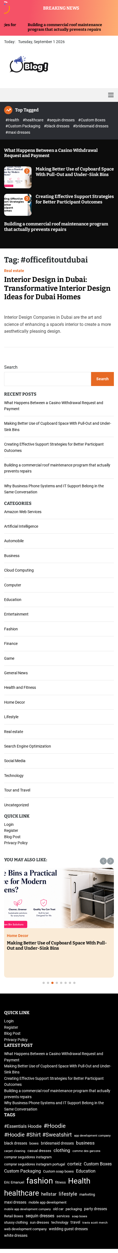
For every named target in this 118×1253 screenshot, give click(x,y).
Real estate (14, 271)
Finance (11, 643)
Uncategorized (16, 805)
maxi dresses (15, 1202)
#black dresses (57, 126)
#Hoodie (55, 1125)
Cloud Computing (19, 570)
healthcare (21, 1193)
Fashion (11, 629)
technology (59, 1222)
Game (9, 658)
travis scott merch (95, 1222)
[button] (103, 861)
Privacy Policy (16, 843)
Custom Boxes (98, 1164)
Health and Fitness (20, 687)
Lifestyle (11, 717)
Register (11, 830)
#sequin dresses (61, 120)
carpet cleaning (14, 1151)
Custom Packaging (22, 1171)
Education (12, 599)
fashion (39, 1180)
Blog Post (12, 837)
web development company (25, 1229)
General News (16, 673)
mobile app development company (27, 1209)
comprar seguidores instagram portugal (34, 1164)
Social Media (15, 761)
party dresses (95, 1209)
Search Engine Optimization (27, 746)
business (85, 1143)
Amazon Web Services (22, 512)
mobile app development (47, 1202)
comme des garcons (86, 1151)
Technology (14, 775)
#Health (12, 120)
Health (79, 1180)
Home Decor (14, 702)
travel (75, 1222)
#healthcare (33, 120)
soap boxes (79, 1216)
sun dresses (39, 1222)
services (63, 1216)
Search (11, 367)
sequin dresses (40, 1215)
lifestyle (68, 1194)
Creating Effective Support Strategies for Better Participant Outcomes (75, 199)
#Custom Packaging (23, 126)
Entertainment (16, 614)
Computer (12, 585)
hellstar (49, 1194)
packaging (74, 1209)
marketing (87, 1194)
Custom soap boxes (58, 1171)
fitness (60, 1182)
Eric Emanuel (14, 1182)
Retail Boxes (13, 1216)
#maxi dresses (17, 132)
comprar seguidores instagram (28, 1157)
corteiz (74, 1164)
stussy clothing (16, 1222)
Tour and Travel (17, 790)
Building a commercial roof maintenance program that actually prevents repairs (44, 27)
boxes (34, 1143)
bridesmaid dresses (57, 1143)
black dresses (15, 1143)
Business (11, 555)
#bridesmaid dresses (90, 126)
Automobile (14, 541)
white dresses (15, 1235)
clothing (62, 1150)
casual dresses (39, 1151)
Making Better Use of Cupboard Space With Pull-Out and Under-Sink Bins (75, 171)
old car (58, 1209)
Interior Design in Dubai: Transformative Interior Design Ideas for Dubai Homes (57, 288)
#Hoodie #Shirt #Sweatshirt (38, 1135)
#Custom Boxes (91, 120)
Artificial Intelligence (21, 526)
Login (9, 824)
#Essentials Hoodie (22, 1126)
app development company (92, 1135)
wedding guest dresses (68, 1229)
